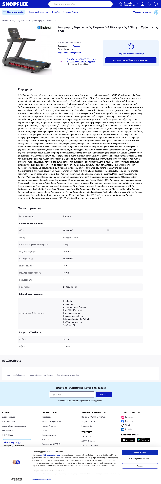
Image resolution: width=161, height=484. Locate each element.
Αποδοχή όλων (140, 452)
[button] (156, 4)
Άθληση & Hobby (8, 21)
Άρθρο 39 (45, 440)
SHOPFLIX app (7, 435)
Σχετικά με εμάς (8, 417)
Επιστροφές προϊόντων (51, 421)
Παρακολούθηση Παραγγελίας (94, 417)
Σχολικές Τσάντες (71, 12)
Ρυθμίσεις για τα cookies (139, 459)
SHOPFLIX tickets (88, 441)
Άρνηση (140, 466)
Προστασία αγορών (49, 435)
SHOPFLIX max (87, 437)
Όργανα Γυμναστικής (25, 21)
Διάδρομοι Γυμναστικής (45, 21)
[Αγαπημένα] (149, 4)
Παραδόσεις (47, 417)
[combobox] (80, 4)
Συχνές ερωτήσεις (89, 421)
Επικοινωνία (87, 426)
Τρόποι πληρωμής (49, 426)
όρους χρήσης (96, 401)
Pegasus (76, 46)
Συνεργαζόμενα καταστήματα (14, 426)
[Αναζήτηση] (51, 4)
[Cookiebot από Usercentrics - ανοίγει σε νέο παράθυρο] (16, 479)
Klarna (44, 431)
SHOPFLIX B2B (8, 431)
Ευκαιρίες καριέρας (10, 421)
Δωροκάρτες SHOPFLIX (51, 444)
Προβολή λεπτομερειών (41, 479)
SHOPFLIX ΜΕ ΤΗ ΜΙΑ (90, 446)
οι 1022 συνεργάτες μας (50, 455)
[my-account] (142, 4)
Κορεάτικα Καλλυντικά (38, 12)
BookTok (55, 12)
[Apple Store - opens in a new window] (128, 440)
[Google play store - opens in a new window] (143, 440)
